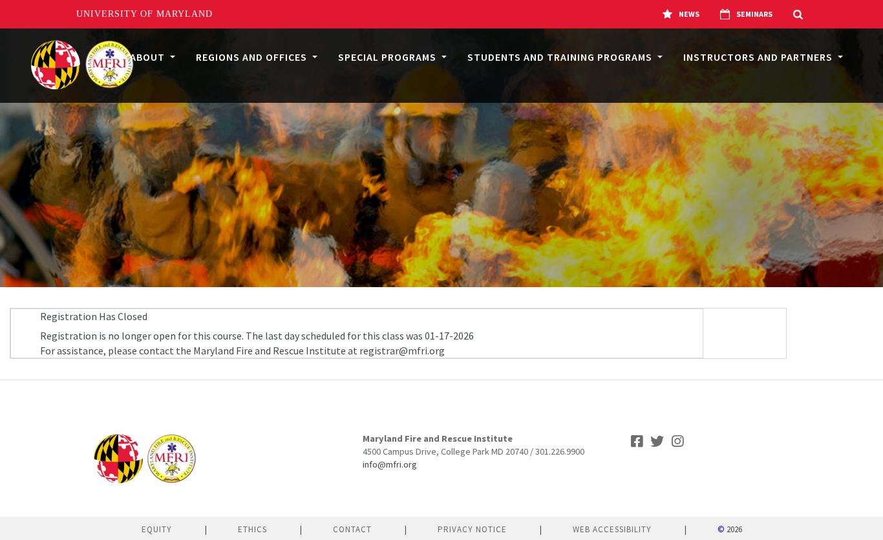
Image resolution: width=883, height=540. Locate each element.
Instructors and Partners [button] (759, 56)
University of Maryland (144, 14)
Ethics (252, 529)
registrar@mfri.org (402, 350)
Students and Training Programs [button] (561, 56)
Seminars (754, 14)
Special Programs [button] (388, 56)
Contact (352, 529)
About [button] (148, 56)
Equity (157, 529)
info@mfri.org (390, 464)
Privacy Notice (472, 529)
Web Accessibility (612, 529)
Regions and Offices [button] (253, 56)
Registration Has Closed (93, 316)
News (689, 14)
